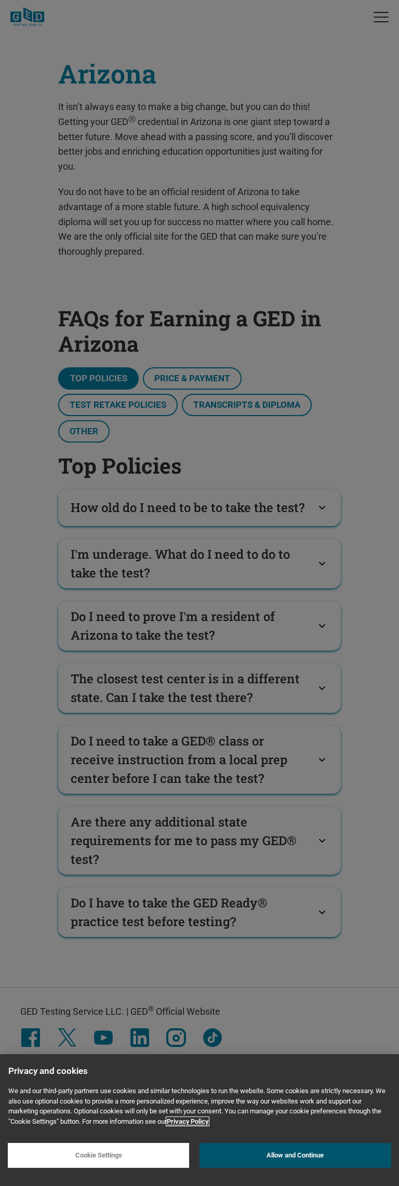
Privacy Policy (187, 1121)
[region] (199, 1120)
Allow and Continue (295, 1155)
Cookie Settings (98, 1155)
